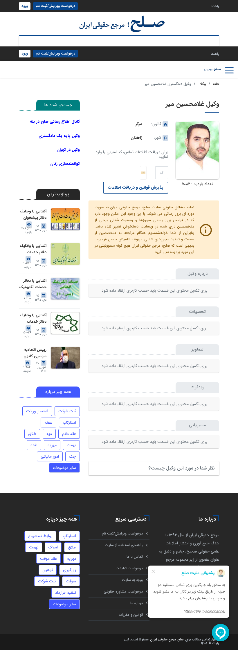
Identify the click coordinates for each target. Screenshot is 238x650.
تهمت (71, 445)
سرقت (71, 581)
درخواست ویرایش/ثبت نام (55, 6)
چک (72, 456)
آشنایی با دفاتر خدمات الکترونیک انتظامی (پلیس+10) (32, 284)
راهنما (215, 6)
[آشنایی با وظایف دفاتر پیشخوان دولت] (65, 219)
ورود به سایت (132, 580)
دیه (49, 434)
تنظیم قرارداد (65, 592)
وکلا (203, 84)
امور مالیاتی (50, 456)
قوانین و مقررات (131, 615)
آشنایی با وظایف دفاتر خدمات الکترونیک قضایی (32, 249)
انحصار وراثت (37, 411)
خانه (216, 84)
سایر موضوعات (64, 468)
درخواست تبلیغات (129, 568)
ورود (24, 6)
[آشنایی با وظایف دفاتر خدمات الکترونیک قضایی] (65, 254)
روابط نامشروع (40, 536)
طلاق (32, 434)
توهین (47, 570)
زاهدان (136, 137)
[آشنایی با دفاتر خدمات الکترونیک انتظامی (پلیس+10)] (65, 288)
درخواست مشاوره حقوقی (123, 591)
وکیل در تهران (68, 149)
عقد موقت (48, 558)
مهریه (52, 445)
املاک (53, 547)
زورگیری (69, 570)
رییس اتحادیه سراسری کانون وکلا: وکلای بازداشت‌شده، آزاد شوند (32, 353)
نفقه (33, 445)
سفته (48, 422)
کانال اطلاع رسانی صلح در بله (55, 121)
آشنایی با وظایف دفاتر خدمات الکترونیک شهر (33, 318)
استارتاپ (69, 422)
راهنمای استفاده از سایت (124, 545)
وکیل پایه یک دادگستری (59, 135)
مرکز (139, 124)
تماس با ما (135, 557)
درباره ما (136, 603)
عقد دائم (69, 434)
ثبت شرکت (67, 411)
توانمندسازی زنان (65, 163)
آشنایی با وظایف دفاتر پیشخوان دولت (33, 214)
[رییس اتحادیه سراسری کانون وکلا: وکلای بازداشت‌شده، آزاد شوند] (65, 358)
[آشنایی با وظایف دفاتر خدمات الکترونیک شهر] (65, 323)
